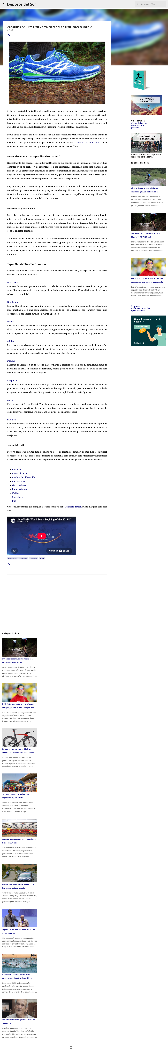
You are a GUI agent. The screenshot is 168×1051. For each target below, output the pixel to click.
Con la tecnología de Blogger (85, 1047)
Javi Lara (135, 128)
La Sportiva (12, 380)
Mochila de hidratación (23, 477)
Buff (14, 501)
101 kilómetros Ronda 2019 (86, 142)
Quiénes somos (138, 311)
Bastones (16, 469)
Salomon (11, 419)
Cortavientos (18, 481)
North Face (12, 282)
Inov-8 (10, 321)
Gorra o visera (19, 485)
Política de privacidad (140, 308)
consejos (23, 558)
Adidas (10, 341)
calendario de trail (72, 507)
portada (33, 558)
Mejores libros (137, 125)
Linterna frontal (20, 489)
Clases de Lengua (139, 123)
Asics (10, 400)
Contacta (135, 306)
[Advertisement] (57, 611)
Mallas (15, 493)
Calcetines (17, 497)
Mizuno (11, 361)
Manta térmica (19, 473)
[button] (8, 35)
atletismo (12, 558)
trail (42, 558)
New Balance (13, 302)
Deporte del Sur (21, 4)
